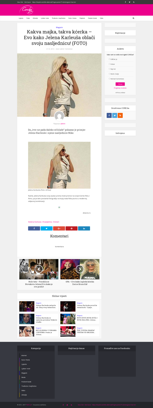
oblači (56, 222)
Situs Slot (20, 2)
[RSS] (120, 115)
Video (101, 18)
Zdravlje (35, 18)
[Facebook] (109, 115)
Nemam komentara (117, 79)
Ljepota (21, 18)
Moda (28, 18)
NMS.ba (29, 405)
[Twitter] (114, 115)
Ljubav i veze (45, 18)
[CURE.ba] (26, 10)
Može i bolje (115, 74)
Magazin (82, 18)
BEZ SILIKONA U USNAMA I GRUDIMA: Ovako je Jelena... (46, 332)
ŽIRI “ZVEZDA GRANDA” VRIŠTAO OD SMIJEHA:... (86, 331)
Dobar (113, 64)
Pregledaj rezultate (120, 88)
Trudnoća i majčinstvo (58, 18)
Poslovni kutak (92, 18)
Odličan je (114, 59)
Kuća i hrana (72, 18)
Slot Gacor (27, 2)
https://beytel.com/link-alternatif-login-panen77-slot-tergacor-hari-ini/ (54, 2)
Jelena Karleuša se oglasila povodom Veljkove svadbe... (46, 320)
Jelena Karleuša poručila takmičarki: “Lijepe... (87, 306)
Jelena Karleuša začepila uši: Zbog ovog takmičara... (46, 306)
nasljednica (48, 222)
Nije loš (113, 69)
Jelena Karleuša (35, 222)
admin (62, 49)
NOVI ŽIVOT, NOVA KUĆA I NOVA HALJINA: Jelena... (87, 319)
